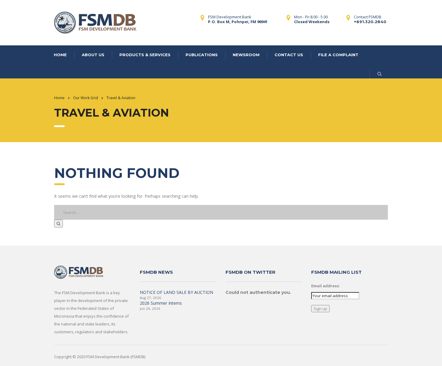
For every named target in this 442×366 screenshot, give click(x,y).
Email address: (325, 285)
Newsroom (246, 54)
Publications (202, 54)
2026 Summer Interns (161, 303)
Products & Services (144, 54)
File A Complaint (338, 54)
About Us (93, 54)
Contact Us (289, 54)
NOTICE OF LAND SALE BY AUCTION (176, 292)
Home (60, 54)
